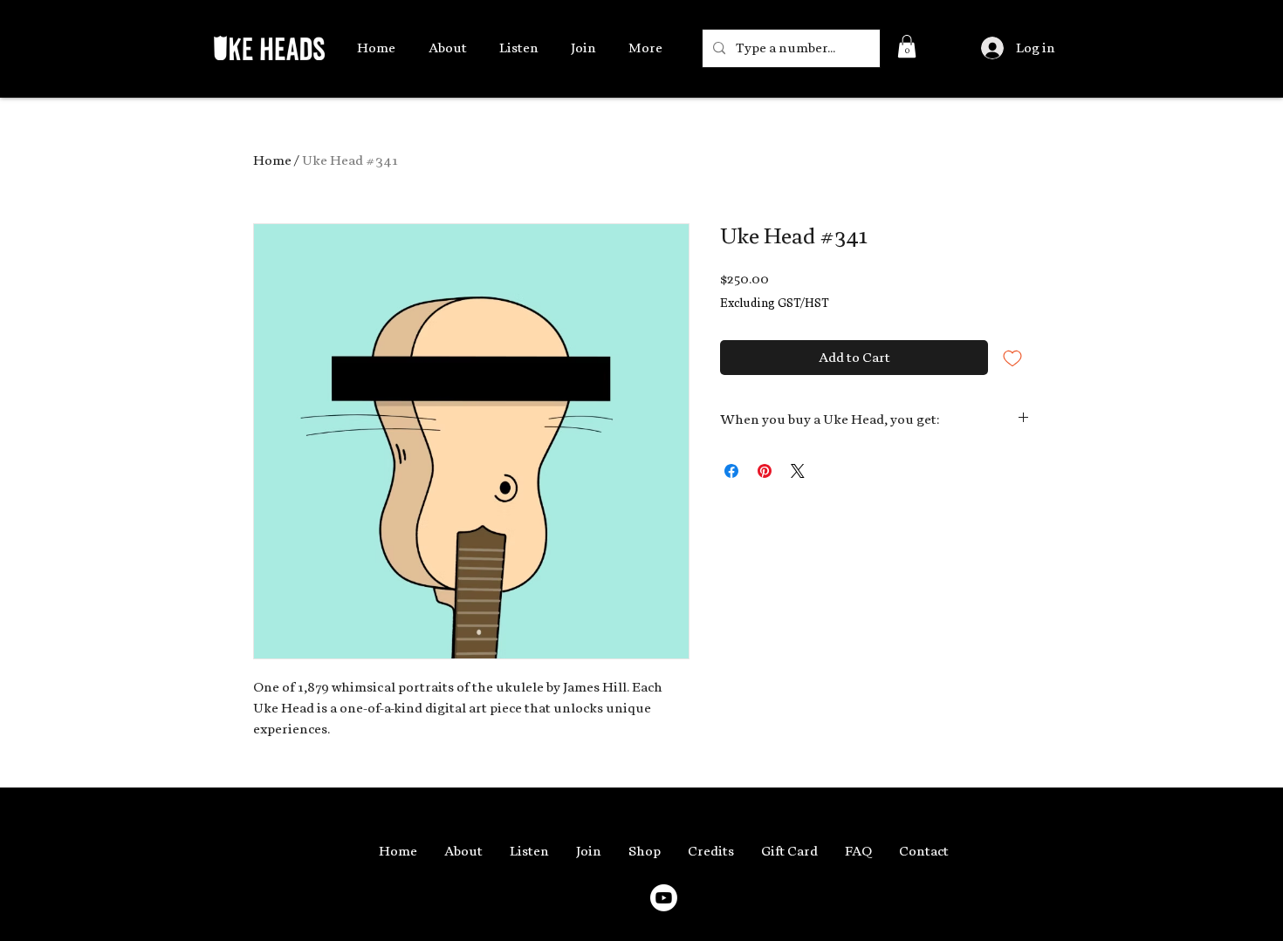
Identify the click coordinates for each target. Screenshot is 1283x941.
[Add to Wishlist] (1012, 357)
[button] (906, 46)
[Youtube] (663, 897)
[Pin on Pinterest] (764, 470)
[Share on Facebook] (731, 470)
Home (272, 160)
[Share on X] (797, 470)
